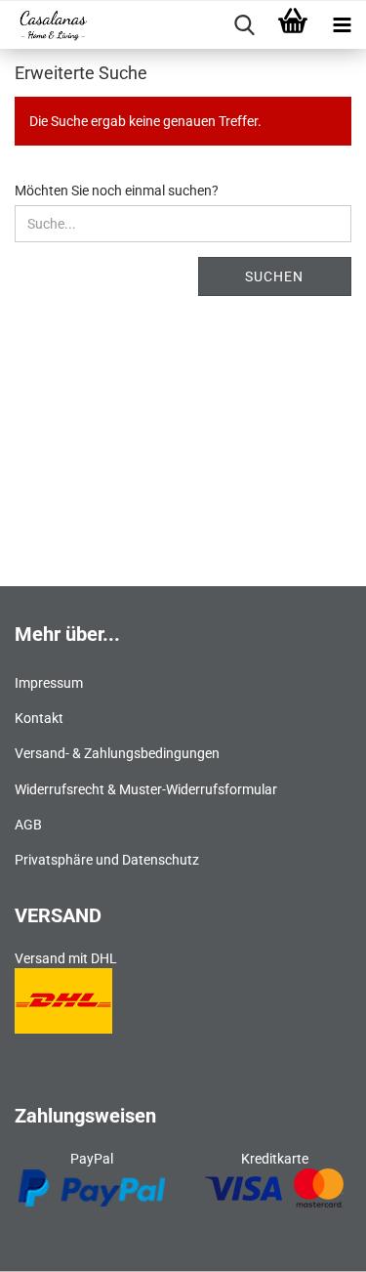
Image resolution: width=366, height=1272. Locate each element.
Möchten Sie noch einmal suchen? (117, 190)
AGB (28, 824)
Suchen (274, 276)
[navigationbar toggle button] (341, 25)
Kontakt (39, 718)
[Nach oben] (312, 1243)
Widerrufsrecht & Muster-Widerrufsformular (146, 789)
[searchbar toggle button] (244, 25)
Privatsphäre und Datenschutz (107, 860)
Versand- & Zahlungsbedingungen (117, 753)
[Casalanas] (45, 25)
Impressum (49, 683)
